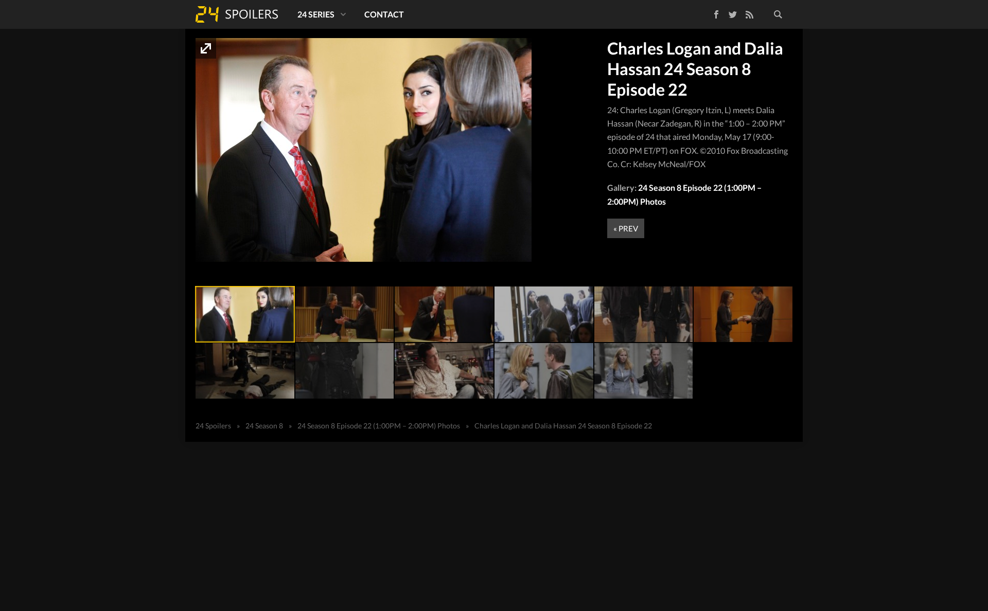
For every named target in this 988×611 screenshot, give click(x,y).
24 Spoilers (237, 14)
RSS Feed (749, 14)
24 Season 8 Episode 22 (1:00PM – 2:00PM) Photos (378, 425)
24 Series (315, 14)
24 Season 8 (264, 425)
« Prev (625, 228)
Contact (384, 14)
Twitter (733, 14)
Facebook (709, 12)
